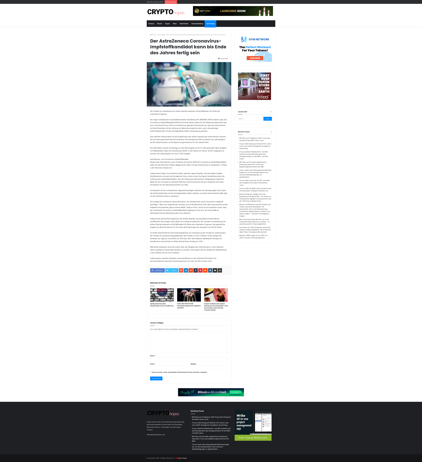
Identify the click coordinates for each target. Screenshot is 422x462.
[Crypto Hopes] (166, 12)
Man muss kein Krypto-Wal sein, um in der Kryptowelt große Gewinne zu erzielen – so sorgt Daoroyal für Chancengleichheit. (254, 221)
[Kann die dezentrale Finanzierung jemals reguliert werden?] (189, 295)
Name (152, 356)
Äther (175, 23)
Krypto (167, 23)
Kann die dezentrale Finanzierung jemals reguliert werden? (189, 306)
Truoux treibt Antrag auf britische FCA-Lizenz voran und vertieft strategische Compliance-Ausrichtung (255, 146)
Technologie (210, 23)
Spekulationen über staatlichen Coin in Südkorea (162, 305)
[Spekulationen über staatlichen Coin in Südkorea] (162, 295)
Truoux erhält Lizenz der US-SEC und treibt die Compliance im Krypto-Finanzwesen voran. (254, 183)
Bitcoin (159, 23)
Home (153, 35)
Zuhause (151, 23)
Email (152, 364)
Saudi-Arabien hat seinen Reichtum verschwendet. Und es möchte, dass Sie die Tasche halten (216, 307)
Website (193, 364)
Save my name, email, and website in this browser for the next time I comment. (179, 372)
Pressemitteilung (197, 23)
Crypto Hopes (182, 458)
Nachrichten (184, 23)
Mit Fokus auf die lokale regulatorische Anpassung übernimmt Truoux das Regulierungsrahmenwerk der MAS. (252, 164)
